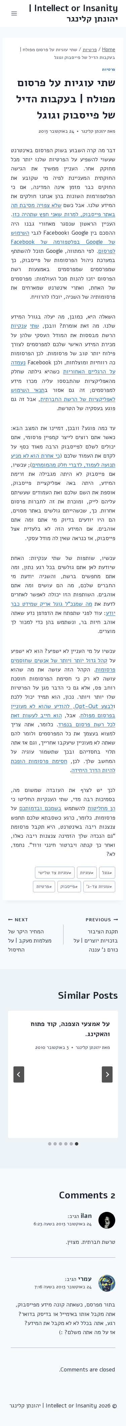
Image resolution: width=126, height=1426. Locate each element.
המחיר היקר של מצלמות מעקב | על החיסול (29, 935)
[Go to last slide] (107, 1074)
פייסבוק (69, 886)
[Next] (18, 1074)
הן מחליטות (101, 808)
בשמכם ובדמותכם (40, 808)
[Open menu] (14, 13)
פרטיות (108, 69)
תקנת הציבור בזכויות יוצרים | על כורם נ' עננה (96, 935)
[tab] (76, 1144)
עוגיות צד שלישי (55, 872)
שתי (34, 326)
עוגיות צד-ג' (99, 886)
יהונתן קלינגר (93, 131)
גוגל (107, 872)
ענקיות (19, 326)
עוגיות (87, 872)
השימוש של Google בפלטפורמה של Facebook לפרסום (63, 242)
